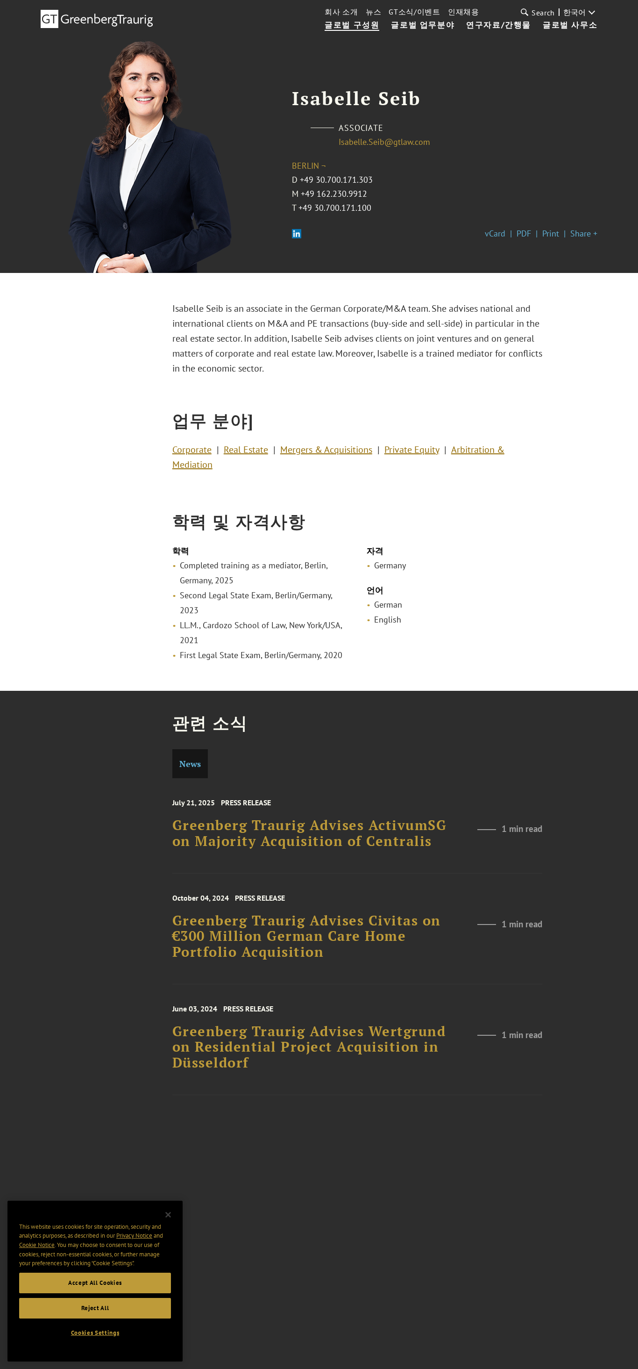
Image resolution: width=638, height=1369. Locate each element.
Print (550, 233)
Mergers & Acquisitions (326, 450)
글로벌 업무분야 (422, 25)
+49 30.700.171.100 (334, 207)
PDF (524, 233)
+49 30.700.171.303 (336, 179)
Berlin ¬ (309, 165)
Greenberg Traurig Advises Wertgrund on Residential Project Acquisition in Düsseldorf (309, 1047)
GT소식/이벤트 (414, 11)
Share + (583, 233)
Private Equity (411, 450)
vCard (495, 233)
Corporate (192, 450)
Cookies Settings (95, 1333)
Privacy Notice (134, 1236)
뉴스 (373, 11)
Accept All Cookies (95, 1283)
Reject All (95, 1308)
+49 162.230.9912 (334, 193)
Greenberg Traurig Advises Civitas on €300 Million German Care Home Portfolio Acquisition (306, 936)
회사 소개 (341, 11)
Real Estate (246, 450)
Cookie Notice (37, 1245)
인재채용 (463, 11)
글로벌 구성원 (352, 25)
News (190, 763)
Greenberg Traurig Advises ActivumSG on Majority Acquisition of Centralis (309, 833)
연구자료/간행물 (498, 25)
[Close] (168, 1215)
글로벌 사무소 (570, 25)
